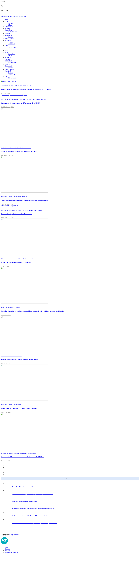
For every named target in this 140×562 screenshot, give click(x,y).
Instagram (4, 10)
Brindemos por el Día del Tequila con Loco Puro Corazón (19, 359)
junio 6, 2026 (5, 93)
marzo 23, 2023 (6, 363)
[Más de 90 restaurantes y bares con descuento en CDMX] (24, 143)
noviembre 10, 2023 (7, 218)
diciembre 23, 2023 (7, 204)
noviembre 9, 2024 (7, 155)
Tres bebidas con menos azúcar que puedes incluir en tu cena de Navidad (24, 200)
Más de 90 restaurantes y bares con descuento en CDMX (19, 151)
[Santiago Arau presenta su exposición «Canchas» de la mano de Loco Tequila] (8, 81)
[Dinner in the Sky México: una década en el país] (9, 206)
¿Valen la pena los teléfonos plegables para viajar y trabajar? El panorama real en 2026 (32, 494)
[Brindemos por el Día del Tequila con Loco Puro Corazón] (24, 351)
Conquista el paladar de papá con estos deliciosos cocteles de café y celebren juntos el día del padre (32, 311)
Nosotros (7, 550)
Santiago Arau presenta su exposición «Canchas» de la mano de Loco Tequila (26, 89)
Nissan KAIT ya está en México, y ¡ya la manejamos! (24, 501)
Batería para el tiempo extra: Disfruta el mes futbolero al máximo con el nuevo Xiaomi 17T (33, 508)
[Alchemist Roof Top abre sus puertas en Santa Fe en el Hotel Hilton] (24, 448)
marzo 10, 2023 (6, 461)
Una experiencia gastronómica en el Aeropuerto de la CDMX (20, 103)
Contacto (7, 549)
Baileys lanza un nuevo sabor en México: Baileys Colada (19, 408)
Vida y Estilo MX (14, 534)
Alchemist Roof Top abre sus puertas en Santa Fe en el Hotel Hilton (22, 457)
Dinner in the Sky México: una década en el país (16, 214)
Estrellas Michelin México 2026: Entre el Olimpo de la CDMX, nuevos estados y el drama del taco (34, 523)
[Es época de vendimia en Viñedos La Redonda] (24, 254)
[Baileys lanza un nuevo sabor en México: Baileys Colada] (24, 400)
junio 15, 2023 (6, 315)
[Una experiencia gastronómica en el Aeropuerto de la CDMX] (14, 95)
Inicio (6, 547)
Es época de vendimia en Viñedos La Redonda (16, 262)
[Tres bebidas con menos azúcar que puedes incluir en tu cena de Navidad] (24, 192)
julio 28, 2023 (5, 266)
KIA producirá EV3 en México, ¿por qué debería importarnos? (26, 486)
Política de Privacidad (11, 552)
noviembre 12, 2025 (7, 107)
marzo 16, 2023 (6, 412)
